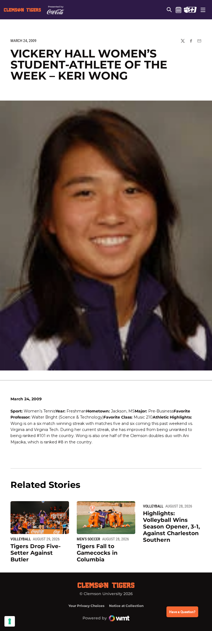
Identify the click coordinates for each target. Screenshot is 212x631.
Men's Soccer (88, 539)
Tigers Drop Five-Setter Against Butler (35, 553)
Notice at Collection (126, 606)
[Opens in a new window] (190, 10)
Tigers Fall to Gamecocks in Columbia (97, 553)
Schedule (178, 9)
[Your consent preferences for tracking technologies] (9, 621)
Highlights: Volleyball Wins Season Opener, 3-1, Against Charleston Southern (171, 526)
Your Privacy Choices (86, 606)
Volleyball (20, 539)
